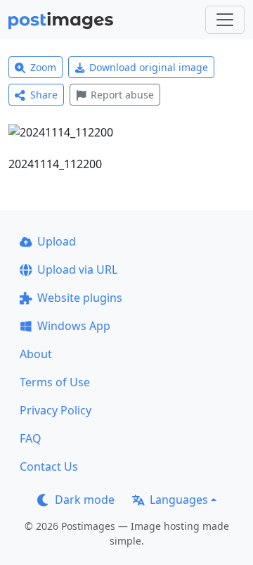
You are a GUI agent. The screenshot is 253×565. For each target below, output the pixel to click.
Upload (56, 241)
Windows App (73, 326)
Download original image (148, 67)
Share (44, 94)
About (36, 354)
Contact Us (49, 466)
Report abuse (122, 94)
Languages (179, 499)
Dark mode (85, 499)
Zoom (43, 67)
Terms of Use (55, 382)
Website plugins (79, 297)
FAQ (30, 438)
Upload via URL (77, 269)
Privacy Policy (55, 410)
